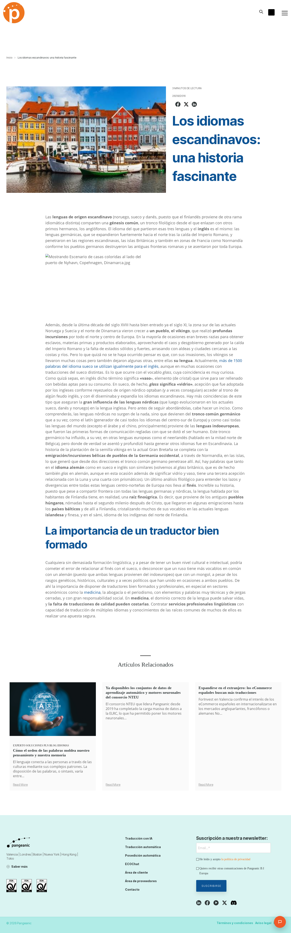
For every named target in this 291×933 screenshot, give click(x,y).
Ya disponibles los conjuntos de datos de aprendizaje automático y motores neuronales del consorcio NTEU (143, 692)
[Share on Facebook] (178, 105)
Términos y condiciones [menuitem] (235, 923)
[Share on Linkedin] (194, 105)
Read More (20, 784)
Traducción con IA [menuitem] (138, 838)
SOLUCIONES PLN (37, 745)
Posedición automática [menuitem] (143, 855)
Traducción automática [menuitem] (143, 847)
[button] (285, 13)
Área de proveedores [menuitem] (141, 881)
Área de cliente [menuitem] (136, 872)
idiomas (63, 745)
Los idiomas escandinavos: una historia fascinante (47, 57)
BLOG (53, 745)
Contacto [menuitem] (132, 889)
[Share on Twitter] (186, 105)
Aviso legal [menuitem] (263, 923)
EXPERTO (19, 745)
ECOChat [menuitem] (132, 864)
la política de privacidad (235, 859)
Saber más (19, 866)
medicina (92, 592)
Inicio (9, 57)
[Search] (261, 11)
